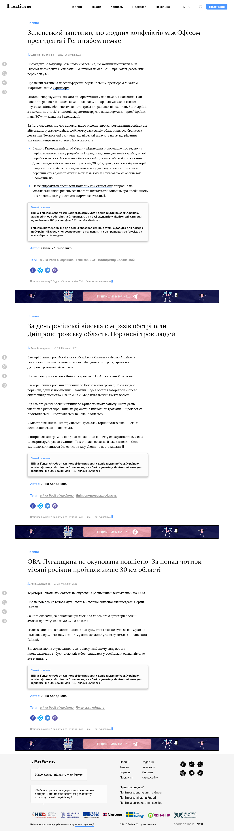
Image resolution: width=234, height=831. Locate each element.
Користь (117, 6)
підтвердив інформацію (104, 148)
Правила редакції (132, 787)
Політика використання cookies (141, 802)
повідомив (46, 376)
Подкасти (139, 6)
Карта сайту (150, 777)
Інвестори (148, 767)
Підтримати (217, 6)
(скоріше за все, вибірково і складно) (87, 231)
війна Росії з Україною (57, 260)
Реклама (147, 772)
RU (188, 7)
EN (183, 7)
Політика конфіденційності (138, 797)
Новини (76, 6)
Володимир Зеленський (116, 260)
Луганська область (90, 707)
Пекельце (163, 6)
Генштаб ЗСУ (86, 260)
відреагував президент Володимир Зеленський (76, 186)
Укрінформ (61, 87)
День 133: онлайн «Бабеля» (86, 216)
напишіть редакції (84, 824)
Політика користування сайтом (141, 792)
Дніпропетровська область (96, 495)
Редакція (148, 762)
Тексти (96, 6)
